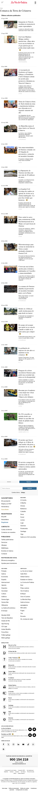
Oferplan (4, 545)
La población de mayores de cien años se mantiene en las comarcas (27, 351)
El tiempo (4, 611)
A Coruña (23, 500)
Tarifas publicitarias (7, 539)
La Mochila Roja (25, 599)
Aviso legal (4, 788)
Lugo (22, 523)
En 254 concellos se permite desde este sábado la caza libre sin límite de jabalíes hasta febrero (26, 418)
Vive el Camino (25, 596)
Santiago (23, 531)
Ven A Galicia (24, 591)
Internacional (5, 582)
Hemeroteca (5, 506)
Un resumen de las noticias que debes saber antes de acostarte (22, 652)
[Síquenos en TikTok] (28, 744)
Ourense (23, 525)
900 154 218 (19, 759)
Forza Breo (4, 632)
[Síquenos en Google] (3, 749)
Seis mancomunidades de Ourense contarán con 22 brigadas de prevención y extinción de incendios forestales (27, 151)
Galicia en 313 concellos (28, 537)
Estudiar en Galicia (26, 579)
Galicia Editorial (21, 773)
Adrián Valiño (22, 432)
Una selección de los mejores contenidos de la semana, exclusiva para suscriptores (20, 659)
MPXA (15, 773)
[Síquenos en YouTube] (23, 744)
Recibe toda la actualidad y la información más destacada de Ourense (21, 719)
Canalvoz (17, 771)
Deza (22, 514)
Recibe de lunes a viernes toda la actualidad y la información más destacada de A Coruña (21, 693)
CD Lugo (4, 626)
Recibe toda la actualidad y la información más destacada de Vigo (21, 713)
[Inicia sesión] (35, 2)
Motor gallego (5, 638)
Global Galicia (24, 576)
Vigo (21, 534)
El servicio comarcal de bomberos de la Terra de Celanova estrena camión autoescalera (27, 465)
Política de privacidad (14, 788)
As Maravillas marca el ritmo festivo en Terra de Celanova (27, 128)
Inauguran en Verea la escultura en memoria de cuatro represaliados (27, 24)
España (3, 579)
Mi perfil (3, 516)
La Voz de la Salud (26, 571)
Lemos (22, 520)
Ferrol (22, 517)
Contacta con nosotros (8, 532)
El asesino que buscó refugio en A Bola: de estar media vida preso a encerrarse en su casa (27, 443)
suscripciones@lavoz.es (19, 763)
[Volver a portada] (19, 2)
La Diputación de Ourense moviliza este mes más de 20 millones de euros (27, 173)
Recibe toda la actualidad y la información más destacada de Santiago (21, 707)
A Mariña (23, 503)
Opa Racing (5, 623)
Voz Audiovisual (30, 770)
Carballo (23, 511)
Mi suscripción (5, 501)
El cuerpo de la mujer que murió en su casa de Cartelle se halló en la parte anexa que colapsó (27, 328)
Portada (3, 571)
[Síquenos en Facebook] (3, 744)
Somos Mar (5, 602)
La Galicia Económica (8, 608)
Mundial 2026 (5, 615)
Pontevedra (24, 528)
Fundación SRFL (21, 770)
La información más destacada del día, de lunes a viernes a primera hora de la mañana (21, 646)
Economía (4, 576)
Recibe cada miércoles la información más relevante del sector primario (21, 673)
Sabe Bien (23, 574)
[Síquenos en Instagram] (13, 744)
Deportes (4, 588)
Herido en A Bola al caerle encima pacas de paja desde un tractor (26, 311)
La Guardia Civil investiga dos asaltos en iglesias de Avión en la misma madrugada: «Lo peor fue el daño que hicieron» (27, 194)
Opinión (3, 585)
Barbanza (23, 508)
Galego (23, 492)
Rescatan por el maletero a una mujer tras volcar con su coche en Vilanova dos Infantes (27, 393)
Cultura (3, 593)
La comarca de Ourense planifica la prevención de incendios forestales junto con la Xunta (26, 289)
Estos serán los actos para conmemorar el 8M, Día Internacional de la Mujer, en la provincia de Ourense (27, 221)
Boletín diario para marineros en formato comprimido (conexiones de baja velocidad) (19, 679)
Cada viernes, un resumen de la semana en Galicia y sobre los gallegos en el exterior (21, 687)
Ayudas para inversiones (9, 563)
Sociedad (4, 591)
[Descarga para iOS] (30, 729)
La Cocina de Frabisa (27, 582)
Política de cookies (24, 788)
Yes (21, 613)
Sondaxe (12, 771)
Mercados (23, 607)
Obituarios (4, 605)
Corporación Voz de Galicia (10, 770)
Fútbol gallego (5, 635)
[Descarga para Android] (34, 729)
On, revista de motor (26, 619)
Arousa (22, 506)
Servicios (4, 542)
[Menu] (2, 2)
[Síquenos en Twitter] (8, 744)
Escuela (23, 616)
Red (21, 585)
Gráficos (4, 596)
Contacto (4, 553)
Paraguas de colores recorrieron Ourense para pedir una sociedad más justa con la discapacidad (27, 373)
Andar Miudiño (6, 629)
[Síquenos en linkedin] (18, 744)
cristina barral (23, 61)
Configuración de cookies (22, 789)
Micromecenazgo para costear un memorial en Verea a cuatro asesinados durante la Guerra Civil (26, 248)
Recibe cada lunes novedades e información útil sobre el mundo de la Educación (22, 666)
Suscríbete (5, 509)
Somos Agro (5, 599)
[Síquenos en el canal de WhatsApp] (33, 744)
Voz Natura (23, 771)
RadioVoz (6, 771)
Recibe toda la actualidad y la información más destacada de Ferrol (21, 699)
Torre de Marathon (7, 618)
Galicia (3, 574)
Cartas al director (6, 529)
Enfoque (23, 593)
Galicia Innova (24, 602)
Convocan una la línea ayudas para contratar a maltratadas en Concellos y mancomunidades (27, 269)
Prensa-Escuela (30, 771)
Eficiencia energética (7, 560)
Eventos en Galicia (7, 551)
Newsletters (5, 519)
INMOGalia (4, 548)
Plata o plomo (24, 588)
